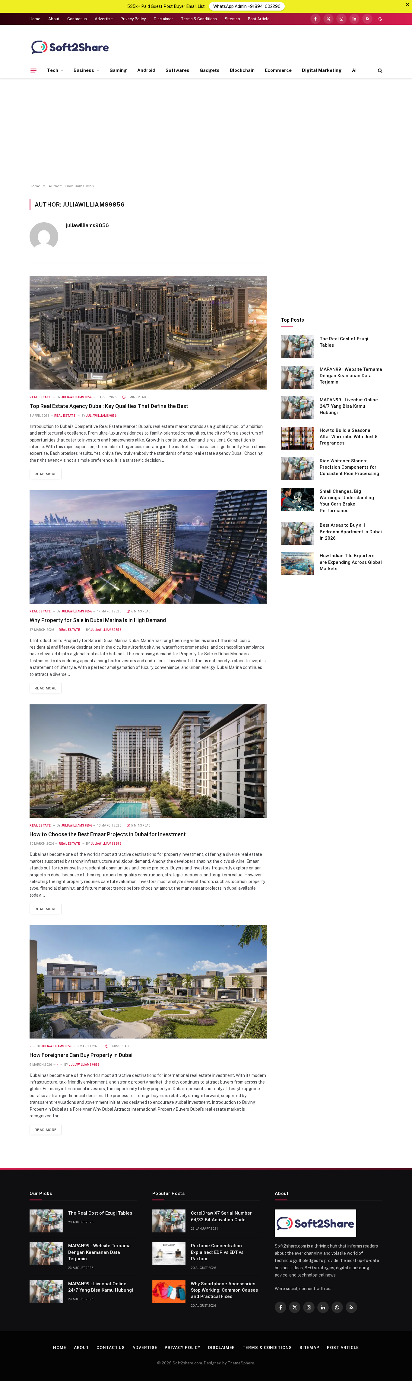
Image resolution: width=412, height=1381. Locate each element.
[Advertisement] (206, 131)
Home (35, 19)
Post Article (259, 19)
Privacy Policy (133, 19)
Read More (45, 474)
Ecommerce (278, 70)
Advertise (104, 19)
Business (84, 70)
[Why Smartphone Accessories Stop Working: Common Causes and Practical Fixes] (168, 1291)
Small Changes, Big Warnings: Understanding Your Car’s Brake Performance (347, 501)
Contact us (77, 19)
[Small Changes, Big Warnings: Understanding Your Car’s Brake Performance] (297, 499)
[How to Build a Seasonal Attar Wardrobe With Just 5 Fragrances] (297, 438)
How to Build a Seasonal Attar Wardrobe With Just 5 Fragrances (349, 437)
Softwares (177, 70)
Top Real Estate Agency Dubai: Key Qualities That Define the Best (109, 406)
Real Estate (40, 397)
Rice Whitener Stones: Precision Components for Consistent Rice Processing (349, 467)
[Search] (379, 70)
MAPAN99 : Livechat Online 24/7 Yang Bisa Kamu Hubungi (349, 406)
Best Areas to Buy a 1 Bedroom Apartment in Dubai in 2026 (351, 532)
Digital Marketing (322, 70)
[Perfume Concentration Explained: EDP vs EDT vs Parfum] (168, 1253)
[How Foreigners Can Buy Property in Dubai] (148, 982)
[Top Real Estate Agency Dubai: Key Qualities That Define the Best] (148, 333)
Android (146, 70)
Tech (52, 70)
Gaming (118, 70)
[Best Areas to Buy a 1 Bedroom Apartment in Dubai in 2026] (297, 533)
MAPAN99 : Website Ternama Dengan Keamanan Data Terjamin (351, 376)
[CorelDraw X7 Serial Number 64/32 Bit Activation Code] (168, 1220)
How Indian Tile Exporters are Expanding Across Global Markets (351, 562)
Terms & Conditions (199, 19)
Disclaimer (163, 19)
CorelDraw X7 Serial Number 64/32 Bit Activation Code (221, 1216)
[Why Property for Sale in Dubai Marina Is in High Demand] (148, 547)
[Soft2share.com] (70, 46)
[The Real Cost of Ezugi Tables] (297, 346)
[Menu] (33, 70)
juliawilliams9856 (87, 225)
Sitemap (232, 19)
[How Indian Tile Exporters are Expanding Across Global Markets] (297, 563)
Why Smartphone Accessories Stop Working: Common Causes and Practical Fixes (224, 1290)
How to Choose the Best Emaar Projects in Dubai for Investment (108, 834)
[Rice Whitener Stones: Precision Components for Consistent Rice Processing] (297, 468)
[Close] (407, 4)
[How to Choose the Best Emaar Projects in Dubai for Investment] (148, 761)
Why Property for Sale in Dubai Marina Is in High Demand (98, 620)
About (53, 19)
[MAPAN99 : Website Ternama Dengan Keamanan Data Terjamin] (297, 377)
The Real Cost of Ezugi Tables (344, 342)
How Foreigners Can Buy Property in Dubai (81, 1055)
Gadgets (210, 70)
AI (354, 70)
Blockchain (242, 70)
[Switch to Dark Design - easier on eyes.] (379, 19)
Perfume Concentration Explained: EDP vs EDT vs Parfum (217, 1252)
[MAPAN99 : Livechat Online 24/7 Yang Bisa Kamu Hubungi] (297, 407)
